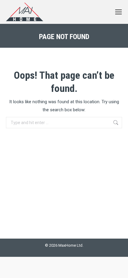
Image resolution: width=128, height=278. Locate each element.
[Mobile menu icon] (118, 12)
